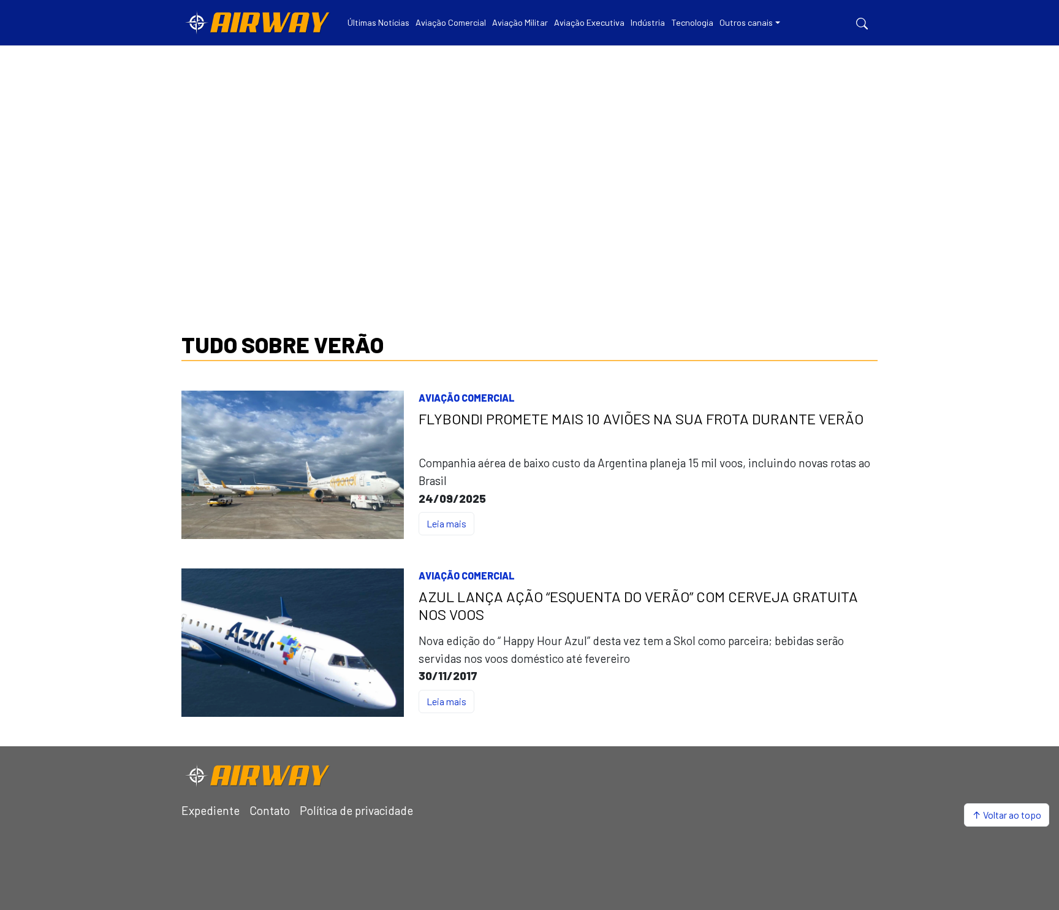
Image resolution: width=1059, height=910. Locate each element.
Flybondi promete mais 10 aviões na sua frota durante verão (641, 418)
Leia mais (446, 523)
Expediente (210, 810)
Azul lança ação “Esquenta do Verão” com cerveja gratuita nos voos (638, 605)
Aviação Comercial (467, 397)
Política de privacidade (356, 810)
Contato (269, 810)
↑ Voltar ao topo (1006, 814)
